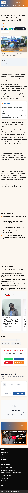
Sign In (23, 2)
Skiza (3, 485)
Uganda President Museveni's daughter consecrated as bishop (13, 222)
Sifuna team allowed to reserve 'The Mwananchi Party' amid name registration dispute (14, 237)
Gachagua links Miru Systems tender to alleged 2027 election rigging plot (13, 289)
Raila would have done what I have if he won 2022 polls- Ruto (15, 231)
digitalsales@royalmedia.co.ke (9, 470)
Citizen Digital (5, 478)
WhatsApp (9, 359)
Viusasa (4, 480)
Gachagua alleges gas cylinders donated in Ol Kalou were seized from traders (14, 116)
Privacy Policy (5, 455)
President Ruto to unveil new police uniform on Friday (14, 217)
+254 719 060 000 (7, 468)
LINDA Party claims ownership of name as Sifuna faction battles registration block (14, 226)
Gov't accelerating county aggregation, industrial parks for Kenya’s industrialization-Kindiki (13, 111)
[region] (14, 314)
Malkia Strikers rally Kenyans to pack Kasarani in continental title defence (14, 280)
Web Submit (20, 359)
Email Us (9, 362)
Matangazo (4, 488)
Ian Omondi (9, 24)
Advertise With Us (6, 452)
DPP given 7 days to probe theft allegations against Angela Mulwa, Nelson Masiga (13, 106)
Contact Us (4, 459)
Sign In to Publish (19, 393)
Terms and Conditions (7, 462)
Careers (4, 457)
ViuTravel (4, 483)
